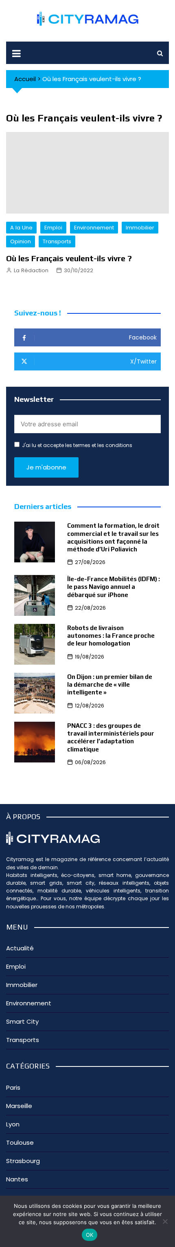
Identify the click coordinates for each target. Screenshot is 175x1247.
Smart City (22, 1021)
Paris (13, 1087)
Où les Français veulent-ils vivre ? (69, 258)
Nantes (17, 1179)
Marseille (19, 1106)
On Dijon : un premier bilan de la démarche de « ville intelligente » (109, 684)
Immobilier (140, 227)
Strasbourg (23, 1161)
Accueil (25, 79)
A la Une (21, 227)
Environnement (94, 227)
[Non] (165, 1221)
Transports (57, 241)
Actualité (20, 948)
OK (90, 1235)
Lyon (13, 1124)
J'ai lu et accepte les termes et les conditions (77, 445)
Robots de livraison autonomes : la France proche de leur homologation (111, 635)
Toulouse (20, 1142)
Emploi (53, 227)
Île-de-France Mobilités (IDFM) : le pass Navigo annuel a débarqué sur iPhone (113, 586)
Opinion (20, 241)
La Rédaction (31, 270)
